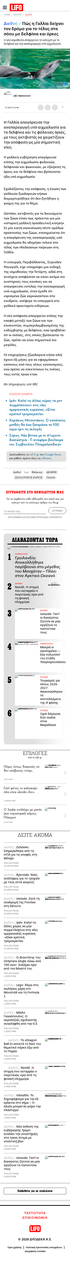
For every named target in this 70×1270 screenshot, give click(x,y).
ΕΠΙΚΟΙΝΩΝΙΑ (35, 1218)
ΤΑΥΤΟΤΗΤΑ (35, 1213)
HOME (7, 15)
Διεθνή (28, 15)
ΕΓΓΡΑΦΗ (57, 510)
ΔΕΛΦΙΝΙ (51, 472)
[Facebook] (60, 83)
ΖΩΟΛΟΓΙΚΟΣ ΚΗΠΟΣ (28, 477)
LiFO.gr (34, 454)
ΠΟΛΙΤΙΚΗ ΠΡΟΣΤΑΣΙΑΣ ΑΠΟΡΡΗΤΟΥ (44, 517)
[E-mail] (55, 107)
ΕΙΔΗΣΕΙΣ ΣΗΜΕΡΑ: (21, 394)
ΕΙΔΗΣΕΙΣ (17, 15)
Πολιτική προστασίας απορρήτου (44, 1247)
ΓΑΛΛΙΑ (50, 477)
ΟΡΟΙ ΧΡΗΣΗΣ (14, 517)
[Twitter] (65, 83)
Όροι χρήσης (15, 1247)
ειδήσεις (46, 458)
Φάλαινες (37, 472)
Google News (53, 454)
